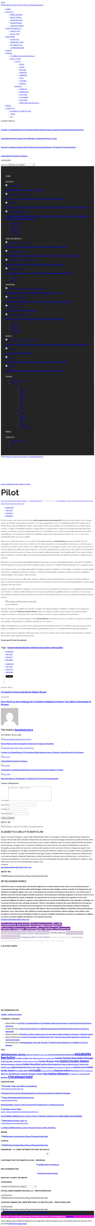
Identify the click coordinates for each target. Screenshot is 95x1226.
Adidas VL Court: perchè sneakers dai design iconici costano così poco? (35, 199)
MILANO (22, 70)
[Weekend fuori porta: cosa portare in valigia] (13, 186)
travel (81, 1074)
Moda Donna (16, 15)
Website (4, 813)
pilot (88, 501)
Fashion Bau (16, 23)
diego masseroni (67, 1055)
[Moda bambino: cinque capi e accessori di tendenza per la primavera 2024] (17, 1098)
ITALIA (18, 61)
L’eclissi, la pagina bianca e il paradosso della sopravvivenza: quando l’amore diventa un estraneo (42, 130)
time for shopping (57, 941)
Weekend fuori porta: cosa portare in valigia (24, 190)
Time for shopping (86, 1071)
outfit (58, 924)
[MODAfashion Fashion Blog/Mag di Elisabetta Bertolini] (22, 5)
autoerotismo (81, 501)
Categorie (5, 1186)
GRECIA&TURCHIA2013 (29, 103)
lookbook (67, 1067)
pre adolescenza (35, 647)
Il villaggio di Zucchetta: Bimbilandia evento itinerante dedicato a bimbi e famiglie (35, 1093)
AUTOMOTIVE (16, 45)
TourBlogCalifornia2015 (22, 56)
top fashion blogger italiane (40, 941)
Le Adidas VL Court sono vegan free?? (21, 310)
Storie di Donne (23, 484)
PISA (21, 78)
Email (3, 809)
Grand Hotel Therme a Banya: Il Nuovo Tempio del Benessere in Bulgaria (36, 247)
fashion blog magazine (21, 941)
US (11, 117)
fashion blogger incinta (30, 1061)
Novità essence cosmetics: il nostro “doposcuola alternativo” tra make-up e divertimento (43, 256)
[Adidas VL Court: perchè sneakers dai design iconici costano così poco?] (17, 194)
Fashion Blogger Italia (61, 937)
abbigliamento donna (14, 932)
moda (39, 937)
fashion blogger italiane (18, 928)
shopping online (28, 937)
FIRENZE (23, 75)
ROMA (22, 67)
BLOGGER (12, 1112)
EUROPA (18, 86)
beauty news (43, 1055)
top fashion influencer (54, 928)
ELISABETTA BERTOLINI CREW (25, 1058)
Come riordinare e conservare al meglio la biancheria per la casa (29, 139)
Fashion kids (16, 20)
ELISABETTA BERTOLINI (20, 111)
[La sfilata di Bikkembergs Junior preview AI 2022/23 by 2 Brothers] (14, 1121)
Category (4, 165)
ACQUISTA (14, 39)
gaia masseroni (6, 941)
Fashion (4, 1100)
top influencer (74, 1074)
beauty (36, 1055)
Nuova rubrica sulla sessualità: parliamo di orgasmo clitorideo (27, 744)
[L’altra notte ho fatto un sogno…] (10, 349)
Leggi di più (22, 1224)
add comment (62, 501)
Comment (4, 800)
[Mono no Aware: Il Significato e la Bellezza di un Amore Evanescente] (10, 366)
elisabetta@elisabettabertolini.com (15, 919)
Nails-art (15, 34)
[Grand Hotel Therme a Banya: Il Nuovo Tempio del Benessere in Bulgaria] (18, 243)
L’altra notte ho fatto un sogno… (14, 156)
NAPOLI (22, 83)
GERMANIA (23, 92)
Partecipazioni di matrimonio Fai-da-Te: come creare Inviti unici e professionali (38, 302)
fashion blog (42, 932)
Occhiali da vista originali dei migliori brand (23, 692)
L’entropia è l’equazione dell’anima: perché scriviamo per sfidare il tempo (37, 362)
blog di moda (54, 1055)
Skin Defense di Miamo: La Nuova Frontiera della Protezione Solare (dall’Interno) (39, 273)
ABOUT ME (5, 484)
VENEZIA (23, 72)
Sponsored (75, 1071)
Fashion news (17, 26)
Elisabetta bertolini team (46, 1058)
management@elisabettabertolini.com (16, 867)
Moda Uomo (15, 17)
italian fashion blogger (45, 1067)
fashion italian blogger (70, 1064)
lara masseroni (59, 1067)
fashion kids (84, 1064)
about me (29, 1055)
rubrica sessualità (18, 503)
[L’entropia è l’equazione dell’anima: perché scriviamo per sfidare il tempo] (10, 358)
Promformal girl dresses (47, 1173)
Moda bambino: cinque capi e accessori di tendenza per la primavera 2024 (32, 1105)
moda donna (57, 932)
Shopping (10, 37)
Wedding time (17, 42)
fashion (46, 937)
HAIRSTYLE (15, 31)
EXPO (21, 64)
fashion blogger (10, 937)
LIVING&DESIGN (17, 48)
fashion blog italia (74, 933)
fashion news (6, 1067)
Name (3, 805)
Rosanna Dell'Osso (47, 1070)
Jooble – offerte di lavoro (11, 1014)
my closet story (77, 937)
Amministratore (35, 501)
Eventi (9, 50)
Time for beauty (14, 28)
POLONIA (23, 100)
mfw (72, 1067)
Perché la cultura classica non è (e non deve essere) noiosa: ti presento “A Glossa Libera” (38, 147)
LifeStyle (20, 1089)
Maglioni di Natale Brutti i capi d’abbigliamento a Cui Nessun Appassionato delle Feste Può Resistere (47, 207)
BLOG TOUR (15, 59)
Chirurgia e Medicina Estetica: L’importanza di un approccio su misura (34, 264)
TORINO (23, 81)
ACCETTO (12, 1224)
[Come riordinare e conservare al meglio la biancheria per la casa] (25, 289)
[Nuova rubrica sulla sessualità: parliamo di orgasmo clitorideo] (16, 739)
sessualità (13, 484)
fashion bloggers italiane (11, 1064)
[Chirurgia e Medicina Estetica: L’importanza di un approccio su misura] (21, 260)
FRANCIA (23, 89)
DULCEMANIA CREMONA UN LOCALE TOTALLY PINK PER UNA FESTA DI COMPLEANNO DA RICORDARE (41, 1116)
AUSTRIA (23, 94)
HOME (8, 9)
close (3, 2)
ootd (30, 932)
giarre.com (31, 1067)
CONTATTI (10, 108)
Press (8, 106)
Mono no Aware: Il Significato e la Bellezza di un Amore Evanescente (34, 371)
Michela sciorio (80, 1067)
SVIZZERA (23, 97)
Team (12, 114)
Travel (9, 53)
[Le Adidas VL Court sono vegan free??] (12, 306)
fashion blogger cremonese (11, 1061)
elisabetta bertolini (15, 924)
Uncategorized (42, 924)
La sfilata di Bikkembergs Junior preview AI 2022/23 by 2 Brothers (28, 1128)
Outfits (10, 12)
